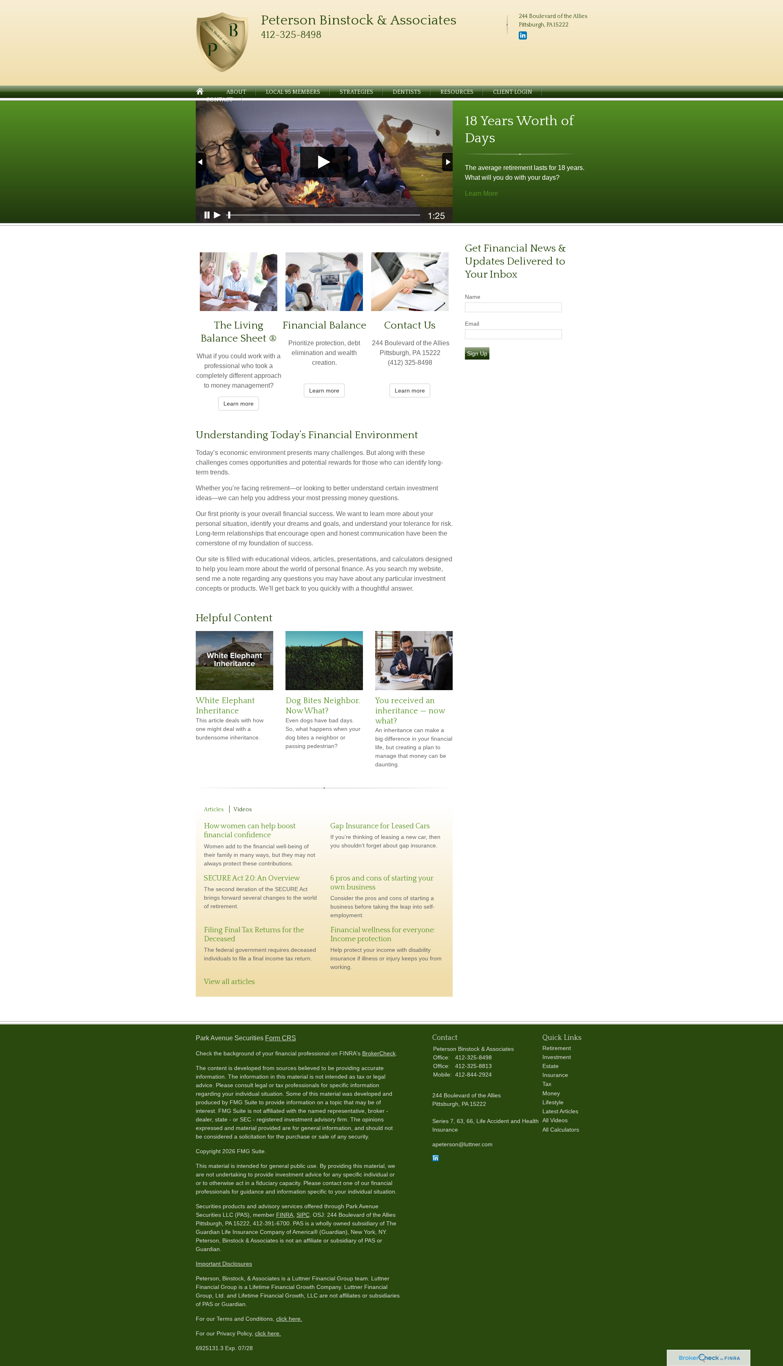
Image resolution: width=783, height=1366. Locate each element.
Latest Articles (560, 1111)
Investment (556, 1057)
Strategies (356, 92)
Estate (550, 1066)
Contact (219, 100)
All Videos (555, 1120)
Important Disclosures (224, 1263)
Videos (243, 809)
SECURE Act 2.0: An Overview (252, 878)
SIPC (303, 1215)
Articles (213, 809)
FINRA (284, 1215)
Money (551, 1093)
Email (472, 323)
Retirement (556, 1048)
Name (472, 297)
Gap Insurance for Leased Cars (380, 826)
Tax (546, 1084)
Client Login (512, 92)
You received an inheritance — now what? (410, 710)
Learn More (481, 193)
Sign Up (477, 353)
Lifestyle (553, 1102)
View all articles (229, 982)
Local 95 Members (293, 92)
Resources (456, 92)
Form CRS (280, 1038)
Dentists (407, 92)
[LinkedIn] (523, 38)
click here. (289, 1318)
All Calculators (560, 1129)
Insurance (555, 1075)
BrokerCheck (379, 1053)
